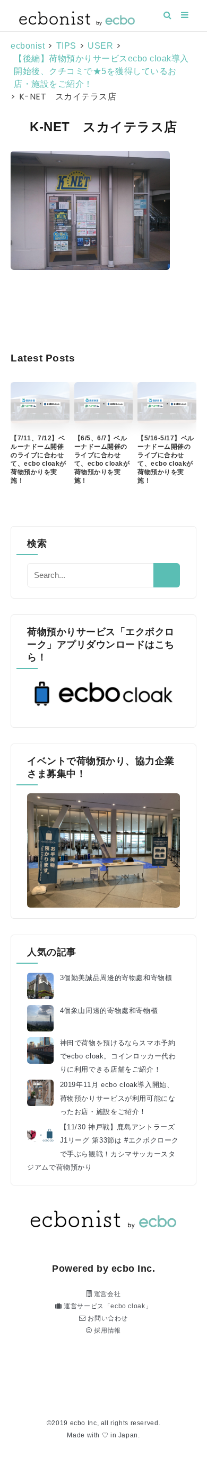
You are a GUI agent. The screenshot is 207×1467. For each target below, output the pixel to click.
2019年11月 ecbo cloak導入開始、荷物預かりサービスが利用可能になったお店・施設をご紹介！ (118, 1098)
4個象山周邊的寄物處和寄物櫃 (109, 1011)
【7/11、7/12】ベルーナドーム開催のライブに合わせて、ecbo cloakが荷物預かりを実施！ (38, 459)
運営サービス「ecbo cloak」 (107, 1306)
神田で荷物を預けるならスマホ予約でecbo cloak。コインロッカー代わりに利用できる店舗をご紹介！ (118, 1056)
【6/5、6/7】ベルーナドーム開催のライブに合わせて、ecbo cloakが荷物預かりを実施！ (102, 459)
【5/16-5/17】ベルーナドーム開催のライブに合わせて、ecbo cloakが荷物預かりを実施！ (165, 459)
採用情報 (106, 1330)
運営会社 (106, 1294)
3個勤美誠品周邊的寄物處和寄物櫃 (116, 978)
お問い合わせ (107, 1318)
